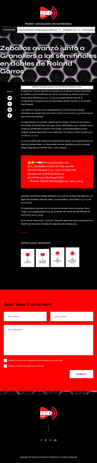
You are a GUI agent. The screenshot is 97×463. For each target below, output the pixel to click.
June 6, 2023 (76, 181)
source (24, 232)
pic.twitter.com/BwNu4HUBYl (46, 177)
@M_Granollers (37, 166)
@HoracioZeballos (52, 162)
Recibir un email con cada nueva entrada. (26, 366)
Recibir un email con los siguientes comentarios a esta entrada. (35, 360)
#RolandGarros (54, 173)
